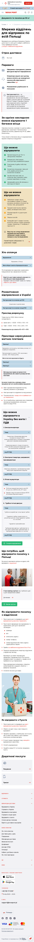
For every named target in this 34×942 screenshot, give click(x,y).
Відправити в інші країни (9, 812)
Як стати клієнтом (7, 831)
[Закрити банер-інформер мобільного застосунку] (3, 3)
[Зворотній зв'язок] (30, 938)
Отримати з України (8, 809)
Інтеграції (5, 849)
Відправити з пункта (8, 817)
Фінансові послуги (7, 842)
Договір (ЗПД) (6, 847)
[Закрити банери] (32, 8)
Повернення (5, 836)
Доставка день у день (9, 834)
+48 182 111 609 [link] (7, 891)
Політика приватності (7, 931)
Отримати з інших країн (9, 815)
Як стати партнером (8, 855)
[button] (10, 24)
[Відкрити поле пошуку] (25, 12)
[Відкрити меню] (3, 12)
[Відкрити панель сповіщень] (28, 12)
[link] (17, 8)
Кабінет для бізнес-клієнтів (10, 852)
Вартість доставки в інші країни (11, 823)
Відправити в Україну (8, 807)
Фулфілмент (5, 844)
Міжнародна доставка (9, 839)
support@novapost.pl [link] (9, 902)
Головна (4, 24)
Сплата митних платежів (9, 820)
